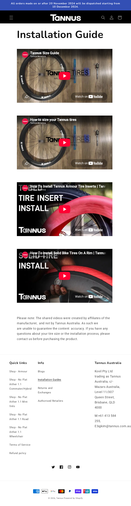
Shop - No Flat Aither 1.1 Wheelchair (18, 432)
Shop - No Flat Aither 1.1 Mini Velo (18, 402)
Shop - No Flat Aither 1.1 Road (18, 417)
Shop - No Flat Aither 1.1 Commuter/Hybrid (20, 384)
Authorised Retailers (50, 400)
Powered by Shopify (73, 498)
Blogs (41, 371)
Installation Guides (49, 379)
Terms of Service (20, 444)
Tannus (59, 498)
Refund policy (17, 453)
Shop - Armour (18, 371)
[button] (11, 18)
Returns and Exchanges (45, 390)
